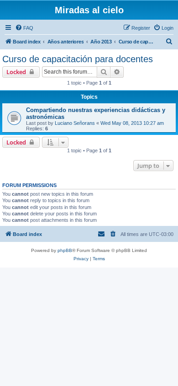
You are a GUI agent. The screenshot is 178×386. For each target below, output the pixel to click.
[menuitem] (24, 27)
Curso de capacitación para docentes (77, 59)
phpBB (65, 250)
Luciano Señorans (75, 123)
